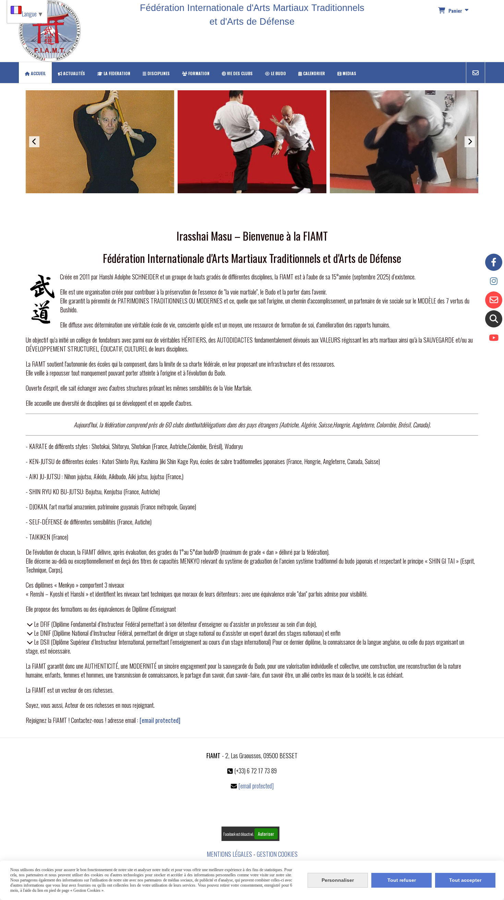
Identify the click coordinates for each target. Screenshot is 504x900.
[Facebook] (493, 262)
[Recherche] (493, 318)
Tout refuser (401, 880)
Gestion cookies (277, 854)
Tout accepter (465, 880)
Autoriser (266, 833)
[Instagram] (493, 281)
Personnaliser (338, 880)
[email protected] (160, 720)
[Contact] (493, 300)
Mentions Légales (229, 854)
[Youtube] (493, 337)
